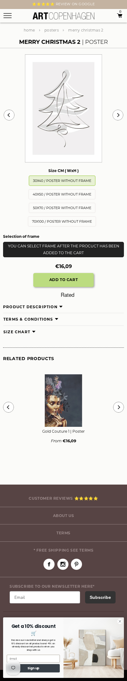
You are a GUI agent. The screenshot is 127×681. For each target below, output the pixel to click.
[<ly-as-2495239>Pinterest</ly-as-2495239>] (76, 564)
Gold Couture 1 (63, 431)
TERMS (63, 533)
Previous (9, 115)
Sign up (33, 668)
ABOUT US (63, 515)
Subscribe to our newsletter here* (52, 586)
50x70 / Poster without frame (62, 208)
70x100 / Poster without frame (62, 221)
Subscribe (100, 597)
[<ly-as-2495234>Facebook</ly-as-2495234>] (49, 564)
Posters (51, 30)
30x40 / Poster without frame (62, 181)
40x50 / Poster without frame (62, 194)
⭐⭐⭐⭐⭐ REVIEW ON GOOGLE (63, 4)
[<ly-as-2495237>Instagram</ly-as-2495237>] (62, 564)
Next (7, 5)
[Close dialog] (120, 621)
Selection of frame (21, 236)
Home (29, 30)
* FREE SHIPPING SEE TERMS (64, 550)
